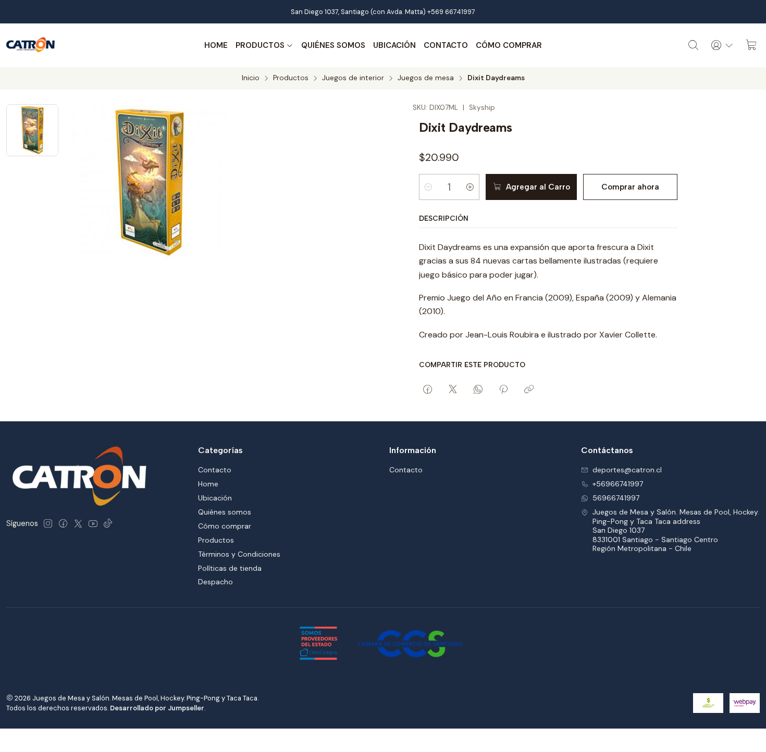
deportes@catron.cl (627, 469)
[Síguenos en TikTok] (108, 523)
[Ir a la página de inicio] (30, 45)
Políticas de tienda (230, 568)
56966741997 (615, 498)
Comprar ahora (630, 187)
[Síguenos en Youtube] (93, 523)
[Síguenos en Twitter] (78, 523)
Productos (260, 45)
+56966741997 (617, 483)
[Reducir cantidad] (428, 186)
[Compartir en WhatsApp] (478, 390)
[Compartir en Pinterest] (503, 390)
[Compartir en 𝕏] (453, 390)
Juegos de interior (353, 78)
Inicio (251, 78)
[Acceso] (722, 45)
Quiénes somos (333, 45)
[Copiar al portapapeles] (529, 390)
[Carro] (751, 45)
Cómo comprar (509, 45)
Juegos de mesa (426, 78)
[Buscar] (693, 45)
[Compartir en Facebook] (427, 390)
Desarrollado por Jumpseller (157, 708)
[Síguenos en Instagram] (48, 523)
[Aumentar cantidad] (470, 186)
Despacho (215, 581)
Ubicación (394, 45)
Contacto (446, 45)
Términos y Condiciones (239, 554)
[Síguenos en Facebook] (63, 523)
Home (216, 45)
